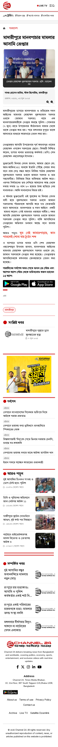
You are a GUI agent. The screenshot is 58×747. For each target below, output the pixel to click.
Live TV (23, 712)
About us (12, 699)
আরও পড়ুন (15, 474)
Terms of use (26, 699)
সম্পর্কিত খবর (16, 563)
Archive (13, 712)
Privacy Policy (43, 699)
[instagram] (28, 667)
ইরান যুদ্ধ (21, 16)
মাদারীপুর (9, 310)
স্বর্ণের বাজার (34, 16)
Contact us (29, 704)
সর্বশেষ (11, 401)
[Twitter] (23, 667)
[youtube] (39, 667)
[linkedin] (33, 667)
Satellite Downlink (39, 712)
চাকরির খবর (48, 16)
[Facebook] (18, 667)
